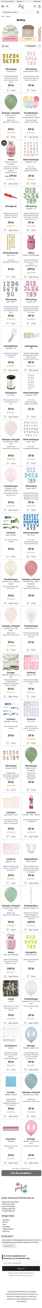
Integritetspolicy (8, 1229)
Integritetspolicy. (27, 1275)
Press (4, 1224)
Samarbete (6, 1227)
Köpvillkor (5, 1220)
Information (36, 1)
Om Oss (5, 1222)
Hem (2, 16)
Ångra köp (5, 1231)
